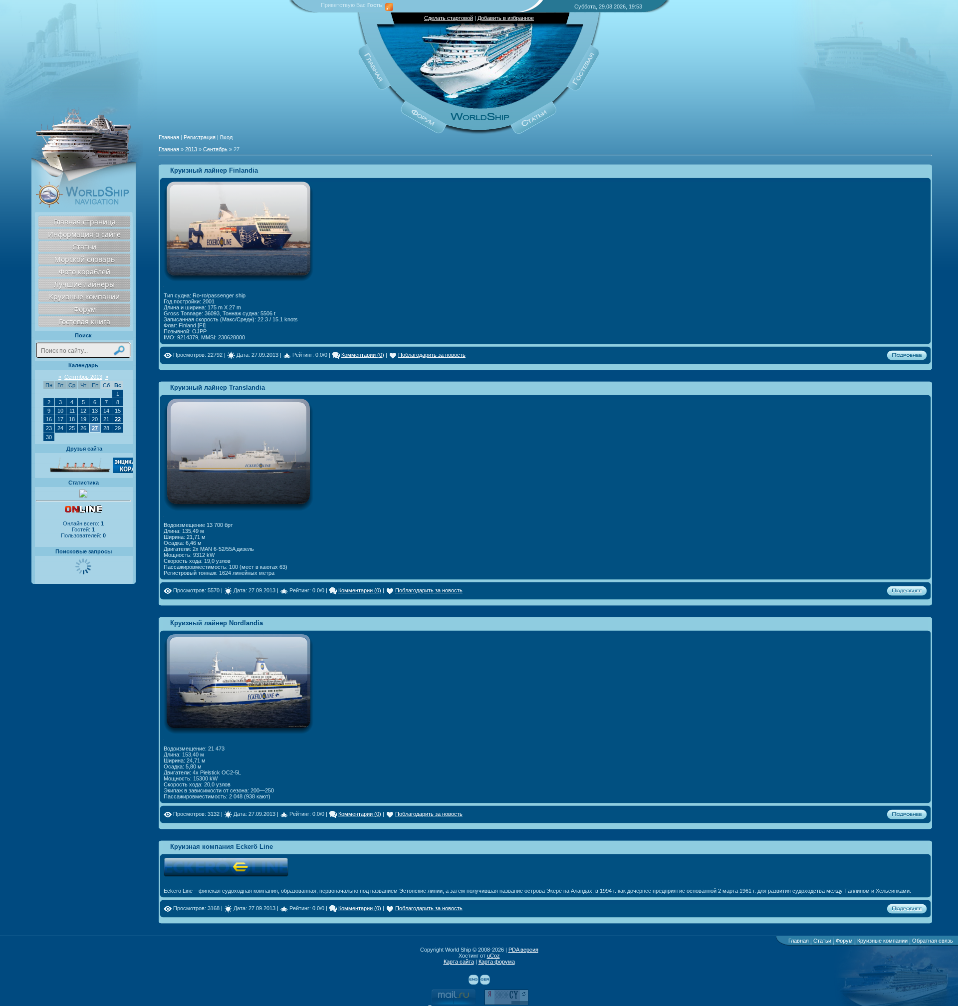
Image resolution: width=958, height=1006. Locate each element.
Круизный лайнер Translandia (217, 387)
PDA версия (523, 950)
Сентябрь (215, 149)
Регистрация (200, 137)
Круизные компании (84, 296)
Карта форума (497, 962)
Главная (169, 137)
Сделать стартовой (448, 18)
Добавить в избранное (506, 18)
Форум (84, 309)
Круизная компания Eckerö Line (221, 846)
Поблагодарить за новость (432, 355)
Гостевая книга (84, 321)
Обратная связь (932, 941)
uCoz (493, 956)
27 (95, 428)
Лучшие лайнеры (84, 284)
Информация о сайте (84, 234)
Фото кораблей (84, 271)
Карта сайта (459, 962)
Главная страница (84, 222)
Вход (226, 137)
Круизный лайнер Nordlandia (216, 623)
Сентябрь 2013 (83, 377)
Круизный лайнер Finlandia (214, 170)
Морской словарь (84, 259)
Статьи (84, 247)
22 (118, 419)
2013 (191, 149)
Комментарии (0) (362, 355)
